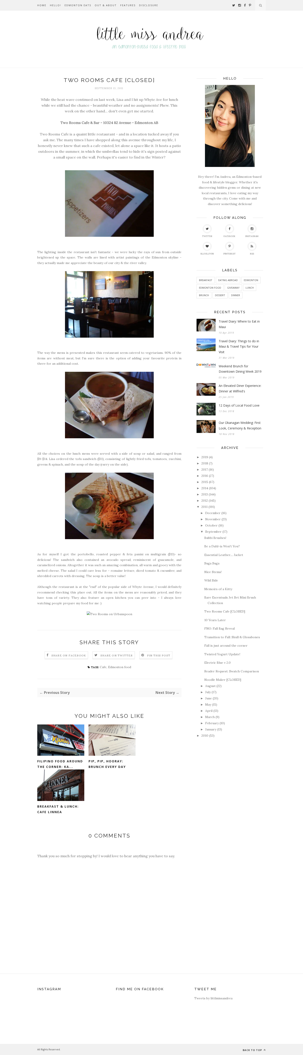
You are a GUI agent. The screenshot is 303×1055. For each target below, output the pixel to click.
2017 (204, 470)
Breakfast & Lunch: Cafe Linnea (58, 809)
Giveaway (233, 287)
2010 (204, 736)
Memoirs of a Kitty (218, 589)
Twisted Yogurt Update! (222, 654)
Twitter (207, 236)
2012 (204, 501)
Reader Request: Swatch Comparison (231, 671)
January (210, 729)
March (210, 717)
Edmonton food (119, 667)
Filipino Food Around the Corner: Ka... (60, 764)
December (212, 513)
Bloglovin (207, 253)
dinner (235, 295)
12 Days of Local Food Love (239, 405)
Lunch (250, 287)
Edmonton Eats (78, 5)
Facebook (229, 236)
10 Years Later (215, 620)
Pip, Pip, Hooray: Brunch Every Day (107, 764)
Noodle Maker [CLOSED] (222, 680)
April (208, 711)
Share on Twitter (116, 655)
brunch (204, 295)
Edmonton (251, 280)
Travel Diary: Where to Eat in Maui (239, 324)
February (212, 723)
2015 (204, 482)
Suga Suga (211, 563)
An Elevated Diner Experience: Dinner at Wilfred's (240, 388)
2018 (204, 463)
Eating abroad (228, 280)
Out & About (106, 5)
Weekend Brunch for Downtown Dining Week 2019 (240, 369)
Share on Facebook (68, 655)
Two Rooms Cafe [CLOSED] (224, 611)
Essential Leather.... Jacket (223, 555)
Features (128, 5)
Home (41, 5)
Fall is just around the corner (226, 646)
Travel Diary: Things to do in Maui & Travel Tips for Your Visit (239, 346)
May (208, 705)
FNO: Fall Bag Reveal (219, 628)
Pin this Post (159, 655)
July (208, 692)
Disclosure (148, 5)
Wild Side (211, 580)
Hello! (55, 5)
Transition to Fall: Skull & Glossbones (232, 637)
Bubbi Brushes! (215, 538)
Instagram (251, 236)
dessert (220, 295)
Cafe (103, 667)
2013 (204, 494)
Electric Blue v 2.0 (217, 663)
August (210, 686)
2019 (204, 457)
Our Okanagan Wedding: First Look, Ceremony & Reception (240, 425)
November (213, 519)
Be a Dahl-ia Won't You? (222, 546)
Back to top (253, 1050)
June (208, 698)
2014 (204, 488)
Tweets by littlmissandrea (213, 998)
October (211, 525)
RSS (252, 253)
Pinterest (229, 253)
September (213, 532)
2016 (204, 476)
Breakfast (205, 280)
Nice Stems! (213, 572)
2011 (204, 507)
